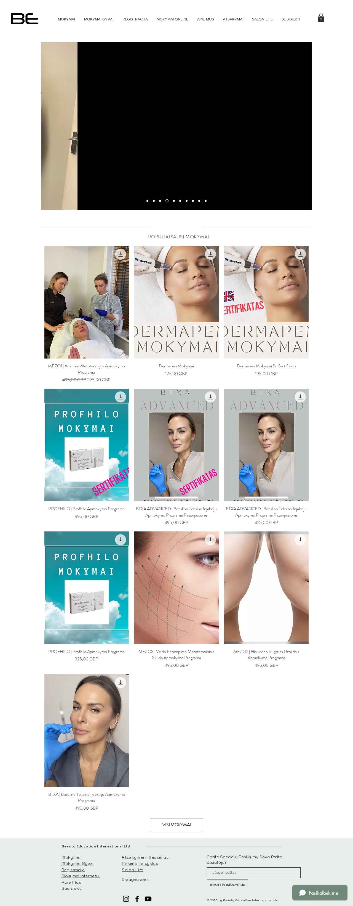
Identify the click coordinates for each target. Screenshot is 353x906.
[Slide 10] (206, 201)
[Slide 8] (193, 201)
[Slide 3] (160, 201)
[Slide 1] (147, 201)
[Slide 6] (180, 201)
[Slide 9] (199, 201)
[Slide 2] (154, 201)
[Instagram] (126, 899)
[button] (321, 18)
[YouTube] (148, 899)
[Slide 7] (187, 201)
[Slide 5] (174, 201)
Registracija (73, 869)
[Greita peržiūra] (86, 302)
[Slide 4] (167, 200)
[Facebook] (137, 899)
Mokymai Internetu (80, 875)
